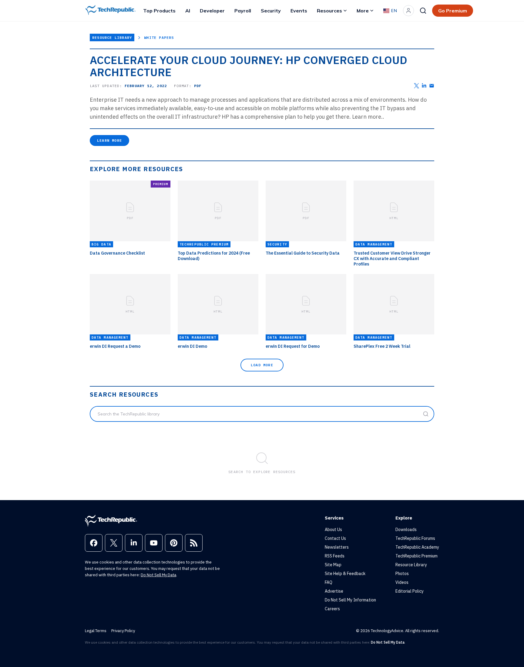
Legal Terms (95, 630)
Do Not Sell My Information (350, 600)
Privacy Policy (123, 630)
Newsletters (337, 547)
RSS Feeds (334, 556)
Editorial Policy (409, 591)
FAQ (328, 582)
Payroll (242, 11)
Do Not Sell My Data (158, 574)
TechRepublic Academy (417, 547)
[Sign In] (408, 10)
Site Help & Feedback (345, 573)
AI (187, 11)
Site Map (333, 564)
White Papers (159, 37)
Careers (332, 608)
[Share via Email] (431, 85)
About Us (333, 529)
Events (299, 11)
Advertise (334, 591)
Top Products (159, 11)
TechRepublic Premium (416, 556)
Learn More (109, 140)
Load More (262, 365)
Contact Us (335, 538)
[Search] (423, 10)
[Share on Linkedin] (424, 85)
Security (271, 11)
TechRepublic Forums (415, 538)
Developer (212, 11)
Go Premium (452, 11)
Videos (401, 582)
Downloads (406, 529)
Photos (402, 573)
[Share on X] (416, 85)
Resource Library (112, 37)
